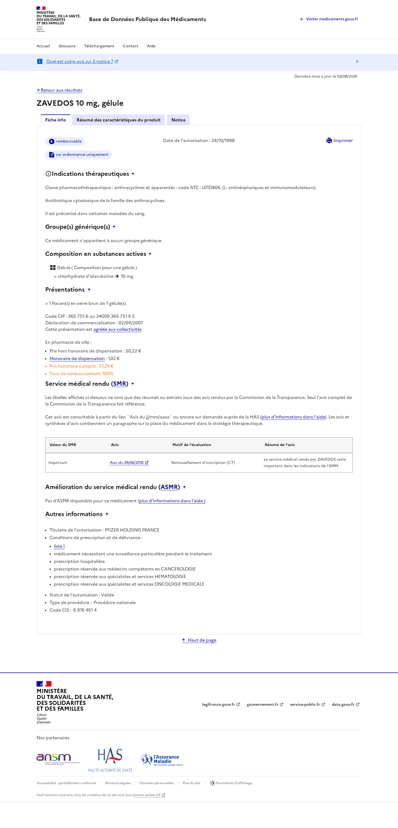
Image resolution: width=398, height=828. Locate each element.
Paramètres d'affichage (234, 783)
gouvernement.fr (262, 704)
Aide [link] (151, 46)
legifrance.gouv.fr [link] (218, 704)
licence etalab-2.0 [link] (146, 795)
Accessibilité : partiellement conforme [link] (66, 783)
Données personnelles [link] (157, 783)
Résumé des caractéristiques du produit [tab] (119, 120)
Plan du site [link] (191, 783)
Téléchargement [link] (99, 46)
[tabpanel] (199, 379)
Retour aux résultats (61, 90)
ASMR (169, 487)
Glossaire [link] (67, 46)
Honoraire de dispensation (77, 358)
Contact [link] (130, 46)
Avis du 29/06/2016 (126, 463)
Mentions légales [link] (118, 783)
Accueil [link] (43, 46)
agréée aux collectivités (117, 329)
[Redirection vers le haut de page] (134, 174)
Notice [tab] (178, 120)
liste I (59, 546)
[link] (147, 19)
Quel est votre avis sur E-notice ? (79, 61)
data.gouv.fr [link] (343, 704)
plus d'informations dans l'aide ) (172, 500)
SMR (119, 384)
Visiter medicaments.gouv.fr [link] (332, 19)
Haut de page (202, 640)
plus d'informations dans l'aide (293, 417)
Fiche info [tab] (55, 120)
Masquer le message (357, 61)
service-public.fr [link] (305, 704)
